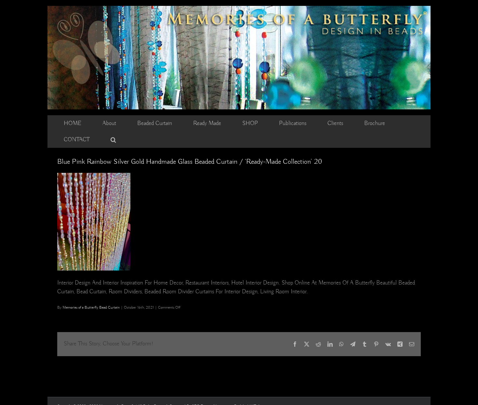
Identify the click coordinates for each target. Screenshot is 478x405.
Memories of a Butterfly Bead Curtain (91, 307)
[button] (113, 140)
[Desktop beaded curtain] (239, 8)
